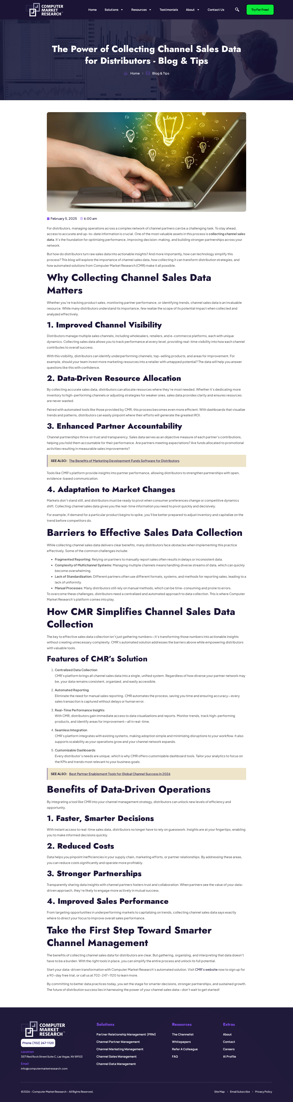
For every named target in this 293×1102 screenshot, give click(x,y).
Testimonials (169, 10)
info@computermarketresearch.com (44, 1068)
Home (92, 10)
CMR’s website (206, 969)
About (190, 10)
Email (25, 1064)
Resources (139, 10)
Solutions (111, 10)
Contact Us (216, 10)
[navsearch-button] (237, 10)
